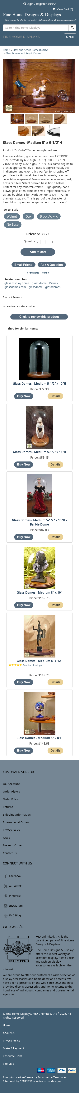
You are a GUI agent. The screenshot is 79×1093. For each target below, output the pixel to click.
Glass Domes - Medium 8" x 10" (39, 593)
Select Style (11, 209)
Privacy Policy (11, 830)
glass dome (39, 283)
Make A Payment (13, 1048)
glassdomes (53, 287)
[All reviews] (15, 665)
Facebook (15, 876)
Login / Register (41, 4)
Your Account (11, 784)
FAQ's (6, 837)
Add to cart (38, 252)
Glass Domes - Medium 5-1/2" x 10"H (39, 384)
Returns (8, 807)
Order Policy (11, 799)
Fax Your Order (12, 845)
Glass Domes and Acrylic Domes (23, 53)
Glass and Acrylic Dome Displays (30, 50)
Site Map (8, 1063)
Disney (53, 283)
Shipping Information (17, 814)
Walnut (12, 216)
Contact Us (10, 853)
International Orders (16, 822)
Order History (11, 791)
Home (6, 50)
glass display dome (16, 283)
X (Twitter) (15, 886)
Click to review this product (39, 316)
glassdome (36, 287)
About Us (9, 1033)
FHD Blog (15, 915)
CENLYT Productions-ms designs (40, 1081)
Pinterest (15, 896)
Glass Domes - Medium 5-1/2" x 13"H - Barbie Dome (39, 522)
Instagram (16, 905)
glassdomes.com (15, 287)
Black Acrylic (49, 216)
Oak (28, 216)
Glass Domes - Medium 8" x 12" (39, 661)
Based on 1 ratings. (32, 665)
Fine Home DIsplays (21, 37)
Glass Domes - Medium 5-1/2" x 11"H (39, 452)
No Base (13, 224)
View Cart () (65, 9)
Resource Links (12, 1056)
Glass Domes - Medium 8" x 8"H (39, 738)
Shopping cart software (18, 1077)
